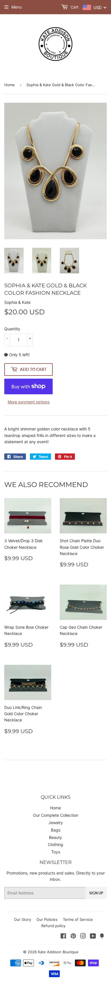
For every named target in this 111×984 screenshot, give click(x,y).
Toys (55, 851)
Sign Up (96, 893)
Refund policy (53, 925)
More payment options (29, 401)
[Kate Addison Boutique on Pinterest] (73, 936)
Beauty (55, 837)
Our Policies (46, 919)
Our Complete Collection (55, 815)
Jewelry (55, 822)
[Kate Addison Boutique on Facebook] (63, 936)
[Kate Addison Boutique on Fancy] (102, 936)
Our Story (22, 919)
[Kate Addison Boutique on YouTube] (93, 936)
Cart (74, 7)
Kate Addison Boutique (58, 952)
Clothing (55, 844)
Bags (55, 830)
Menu (16, 7)
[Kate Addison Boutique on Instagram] (83, 936)
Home (9, 84)
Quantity (12, 328)
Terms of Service (78, 919)
